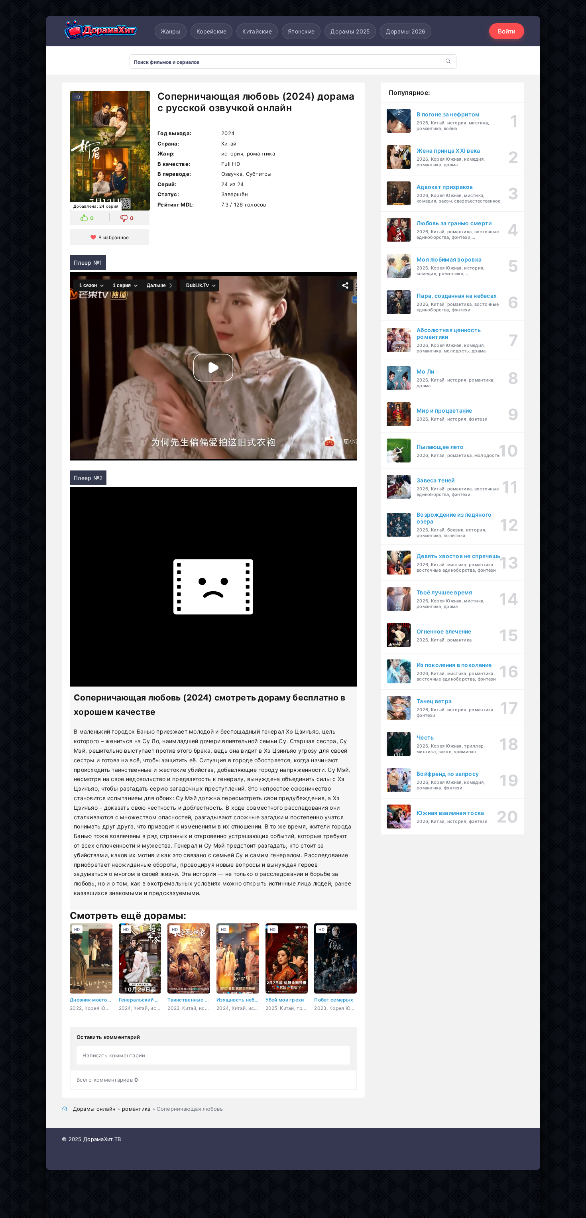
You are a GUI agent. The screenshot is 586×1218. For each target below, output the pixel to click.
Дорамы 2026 (405, 31)
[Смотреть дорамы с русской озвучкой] (102, 31)
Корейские (212, 31)
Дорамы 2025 (350, 31)
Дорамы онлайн (94, 1109)
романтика (136, 1109)
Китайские (257, 31)
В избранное (113, 237)
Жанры (171, 31)
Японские (301, 31)
